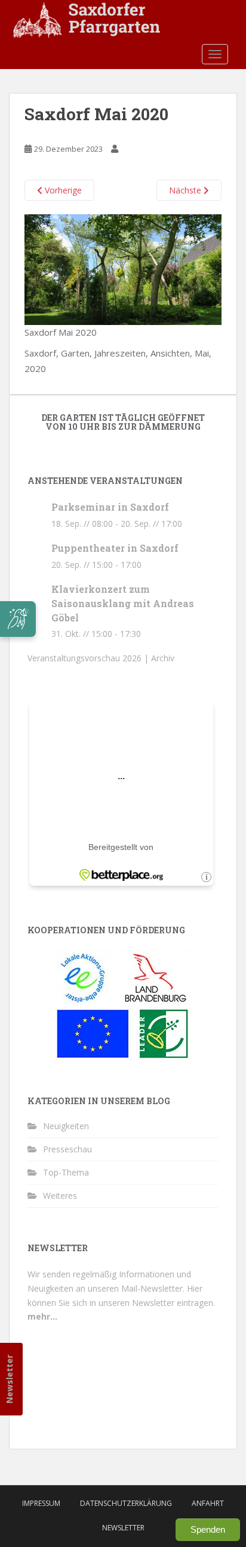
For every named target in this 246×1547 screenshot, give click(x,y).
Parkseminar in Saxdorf (110, 507)
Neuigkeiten (66, 1126)
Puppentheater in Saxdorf (115, 548)
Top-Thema (66, 1172)
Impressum (41, 1503)
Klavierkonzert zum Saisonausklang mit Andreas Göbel (122, 603)
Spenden (207, 1529)
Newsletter (9, 1379)
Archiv (162, 658)
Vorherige (62, 190)
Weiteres (60, 1195)
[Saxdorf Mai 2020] (123, 268)
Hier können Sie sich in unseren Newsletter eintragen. (121, 1303)
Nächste (186, 190)
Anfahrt (208, 1503)
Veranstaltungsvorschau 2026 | (89, 658)
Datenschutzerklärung (126, 1503)
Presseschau (67, 1149)
